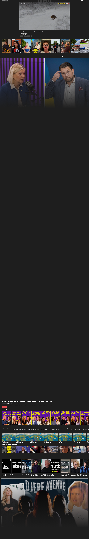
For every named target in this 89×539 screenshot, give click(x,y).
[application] (44, 16)
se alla (86, 38)
